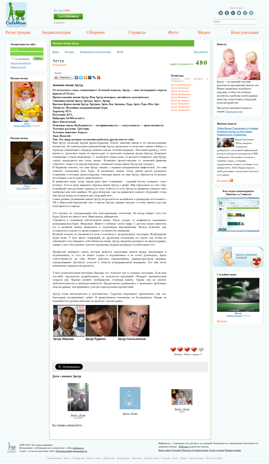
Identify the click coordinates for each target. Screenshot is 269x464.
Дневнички (109, 458)
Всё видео (222, 321)
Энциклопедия (55, 32)
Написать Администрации (195, 450)
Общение (96, 32)
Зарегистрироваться (20, 63)
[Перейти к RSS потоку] (231, 181)
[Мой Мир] (90, 77)
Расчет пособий (214, 458)
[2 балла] (180, 352)
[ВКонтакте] (76, 77)
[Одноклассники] (85, 77)
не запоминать (22, 59)
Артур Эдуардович (180, 110)
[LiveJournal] (94, 77)
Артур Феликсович (180, 106)
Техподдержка (216, 450)
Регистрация (17, 32)
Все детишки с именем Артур (67, 425)
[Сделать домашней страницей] (238, 267)
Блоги (67, 458)
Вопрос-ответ (94, 458)
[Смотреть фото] (26, 121)
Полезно (58, 73)
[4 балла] (194, 352)
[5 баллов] (201, 352)
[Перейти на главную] (16, 26)
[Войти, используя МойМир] (251, 14)
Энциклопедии (234, 111)
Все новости (223, 180)
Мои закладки (201, 51)
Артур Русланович (180, 100)
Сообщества (78, 458)
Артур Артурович (180, 91)
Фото (173, 32)
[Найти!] (258, 21)
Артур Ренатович (180, 97)
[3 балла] (187, 352)
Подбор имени (151, 458)
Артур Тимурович (180, 103)
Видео (204, 32)
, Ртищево (27, 126)
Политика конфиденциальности (71, 451)
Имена (55, 51)
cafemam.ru (78, 448)
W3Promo (183, 446)
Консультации (197, 458)
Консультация (244, 32)
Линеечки (136, 458)
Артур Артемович (180, 88)
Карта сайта (164, 450)
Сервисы (137, 32)
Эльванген (78, 417)
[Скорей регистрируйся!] (68, 17)
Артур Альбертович (181, 84)
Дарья (27, 186)
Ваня (26, 123)
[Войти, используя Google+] (233, 14)
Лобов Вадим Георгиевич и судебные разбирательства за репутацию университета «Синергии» (237, 131)
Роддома (165, 458)
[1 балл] (173, 352)
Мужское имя (59, 64)
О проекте (59, 22)
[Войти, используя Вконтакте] (221, 14)
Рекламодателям (233, 450)
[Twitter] (81, 77)
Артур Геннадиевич (181, 94)
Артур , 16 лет (182, 409)
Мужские (69, 51)
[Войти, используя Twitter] (239, 14)
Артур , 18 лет (78, 415)
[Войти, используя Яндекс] (245, 14)
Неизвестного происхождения (95, 51)
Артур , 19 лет (130, 413)
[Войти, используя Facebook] (227, 14)
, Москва (27, 188)
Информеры (123, 458)
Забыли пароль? (18, 67)
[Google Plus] (98, 77)
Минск (182, 411)
